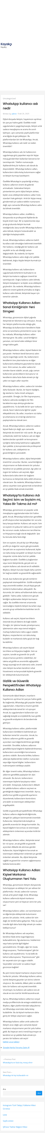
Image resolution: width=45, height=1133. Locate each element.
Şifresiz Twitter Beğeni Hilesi (15, 1127)
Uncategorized (9, 98)
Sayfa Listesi (8, 1121)
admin (14, 114)
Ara (4, 1089)
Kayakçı (6, 44)
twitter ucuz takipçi (11, 1042)
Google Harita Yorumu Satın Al (16, 1047)
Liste (5, 1115)
